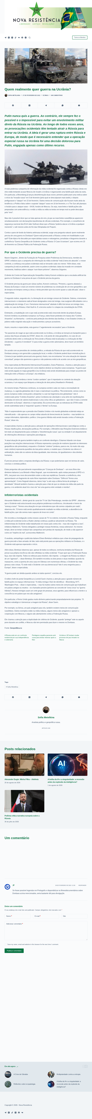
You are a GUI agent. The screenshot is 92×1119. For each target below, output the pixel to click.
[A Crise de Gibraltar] (8, 1074)
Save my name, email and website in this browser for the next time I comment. (33, 944)
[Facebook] (22, 37)
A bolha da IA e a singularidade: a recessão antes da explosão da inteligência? (69, 1084)
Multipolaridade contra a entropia (68, 1074)
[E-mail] (79, 105)
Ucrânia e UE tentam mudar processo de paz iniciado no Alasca (69, 637)
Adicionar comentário (14, 924)
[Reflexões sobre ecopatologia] (8, 1084)
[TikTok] (15, 37)
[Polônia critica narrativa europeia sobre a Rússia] (24, 801)
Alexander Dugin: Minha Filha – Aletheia (21, 779)
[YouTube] (12, 37)
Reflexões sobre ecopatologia (24, 1084)
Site (64, 916)
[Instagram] (25, 37)
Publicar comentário (14, 951)
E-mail (38, 916)
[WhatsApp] (62, 105)
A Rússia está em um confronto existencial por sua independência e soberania (17, 637)
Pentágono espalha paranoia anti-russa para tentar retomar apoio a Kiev (44, 637)
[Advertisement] (46, 660)
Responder (82, 885)
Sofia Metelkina (12, 687)
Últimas (45, 95)
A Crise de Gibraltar (21, 1074)
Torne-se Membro (79, 37)
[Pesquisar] (29, 37)
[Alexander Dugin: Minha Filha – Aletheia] (24, 765)
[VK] (19, 37)
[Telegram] (5, 37)
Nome (9, 916)
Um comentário (56, 95)
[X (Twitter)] (9, 37)
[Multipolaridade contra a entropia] (51, 1074)
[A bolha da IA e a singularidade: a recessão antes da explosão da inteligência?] (67, 765)
